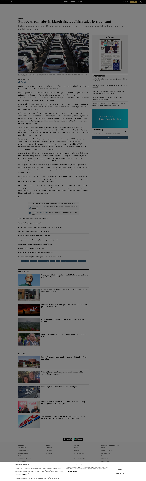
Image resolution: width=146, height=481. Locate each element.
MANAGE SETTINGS (120, 473)
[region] (73, 471)
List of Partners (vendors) (72, 471)
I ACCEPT (120, 469)
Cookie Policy (24, 474)
